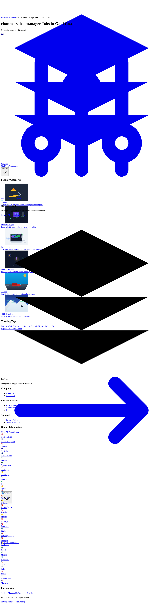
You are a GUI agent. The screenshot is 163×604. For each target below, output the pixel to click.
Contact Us (10, 396)
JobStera (4, 17)
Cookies (15, 602)
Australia (12, 17)
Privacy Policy (12, 420)
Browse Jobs (11, 405)
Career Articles (12, 408)
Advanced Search (21, 215)
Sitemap (22, 602)
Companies (10, 410)
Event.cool (22, 593)
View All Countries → (10, 542)
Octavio (29, 593)
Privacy (4, 602)
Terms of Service (13, 422)
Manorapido (13, 593)
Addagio (4, 593)
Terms (9, 602)
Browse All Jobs (7, 215)
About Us (10, 393)
